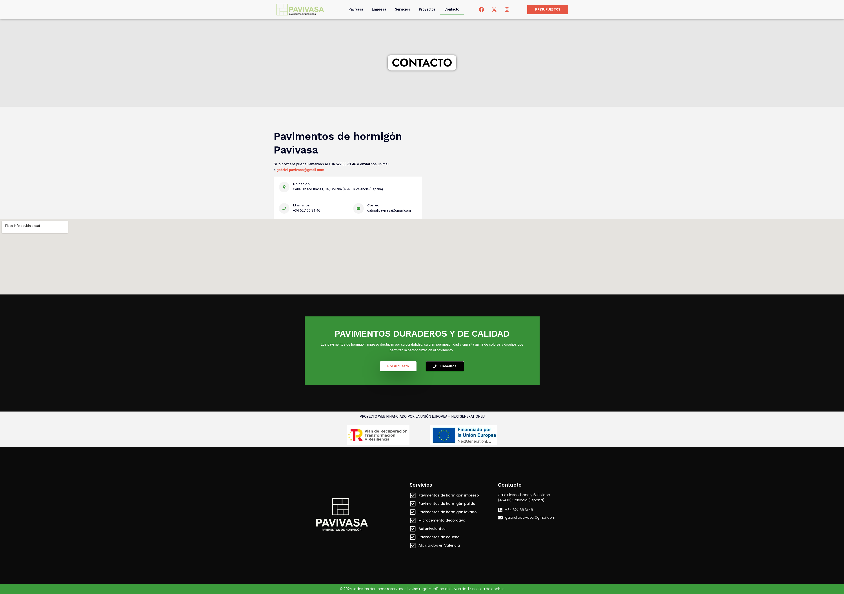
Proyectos (427, 9)
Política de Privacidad (450, 588)
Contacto (451, 9)
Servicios (402, 9)
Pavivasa (356, 9)
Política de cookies (488, 588)
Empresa (379, 9)
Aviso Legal (418, 588)
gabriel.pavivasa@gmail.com (300, 170)
